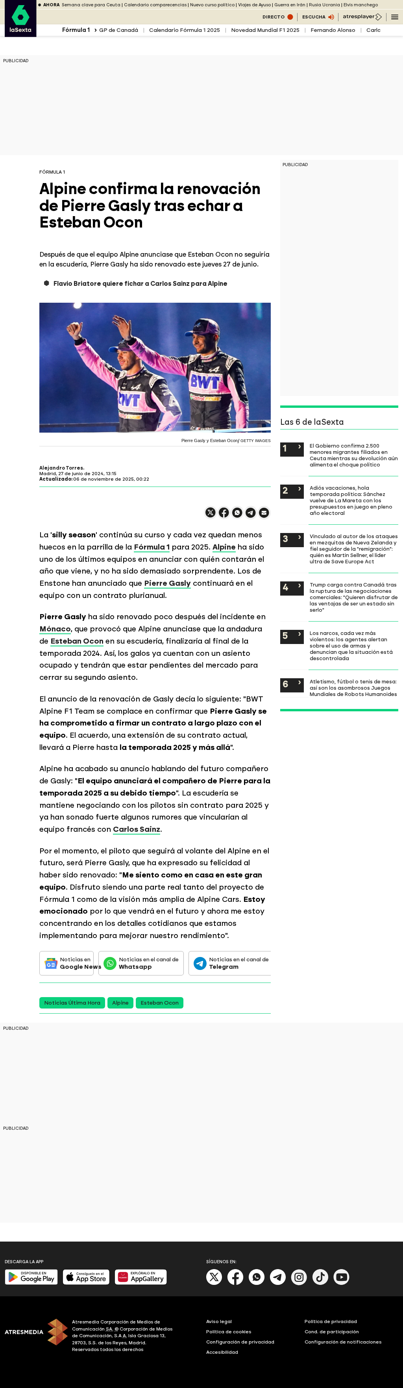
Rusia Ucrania (324, 4)
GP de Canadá (118, 30)
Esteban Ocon (77, 641)
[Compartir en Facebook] (224, 516)
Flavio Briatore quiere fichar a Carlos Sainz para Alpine (140, 283)
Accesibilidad (222, 1352)
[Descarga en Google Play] (31, 1283)
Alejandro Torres (61, 468)
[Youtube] (341, 1283)
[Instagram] (299, 1283)
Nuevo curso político (212, 4)
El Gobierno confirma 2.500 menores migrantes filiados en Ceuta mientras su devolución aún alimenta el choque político (354, 455)
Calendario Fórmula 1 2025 (184, 30)
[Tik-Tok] (320, 1283)
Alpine (224, 546)
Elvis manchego (361, 4)
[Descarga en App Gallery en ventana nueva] (141, 1283)
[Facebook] (235, 1283)
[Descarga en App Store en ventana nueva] (86, 1283)
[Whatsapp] (256, 1283)
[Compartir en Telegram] (250, 516)
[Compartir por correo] (264, 516)
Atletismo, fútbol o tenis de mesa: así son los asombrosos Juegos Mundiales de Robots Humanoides (353, 687)
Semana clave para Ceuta (91, 4)
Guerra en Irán (289, 4)
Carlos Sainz (136, 829)
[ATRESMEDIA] (34, 1337)
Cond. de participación (332, 1331)
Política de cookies (228, 1331)
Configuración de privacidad (240, 1342)
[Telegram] (278, 1283)
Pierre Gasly (167, 583)
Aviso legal (219, 1321)
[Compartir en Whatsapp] (237, 516)
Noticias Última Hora (72, 1002)
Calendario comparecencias (155, 4)
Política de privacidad (331, 1321)
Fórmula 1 (152, 546)
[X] (210, 516)
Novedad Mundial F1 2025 (265, 30)
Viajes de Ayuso (254, 4)
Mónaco (55, 628)
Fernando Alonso (333, 30)
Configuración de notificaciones (343, 1342)
